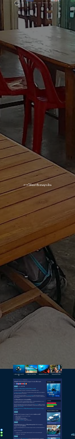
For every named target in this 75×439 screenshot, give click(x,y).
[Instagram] (18, 383)
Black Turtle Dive (17, 438)
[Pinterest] (21, 383)
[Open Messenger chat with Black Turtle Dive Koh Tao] (1, 430)
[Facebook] (17, 383)
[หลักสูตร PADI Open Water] (53, 417)
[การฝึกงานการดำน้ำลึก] (31, 368)
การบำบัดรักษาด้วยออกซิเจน (18, 392)
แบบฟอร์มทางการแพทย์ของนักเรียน (51, 403)
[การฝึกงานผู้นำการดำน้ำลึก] (18, 368)
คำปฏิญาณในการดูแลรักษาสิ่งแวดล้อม (51, 404)
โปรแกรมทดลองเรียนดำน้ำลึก (52, 435)
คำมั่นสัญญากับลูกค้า (25, 438)
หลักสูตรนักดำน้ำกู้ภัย (56, 374)
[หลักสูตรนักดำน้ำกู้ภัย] (56, 368)
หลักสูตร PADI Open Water (51, 422)
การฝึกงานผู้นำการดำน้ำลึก (19, 375)
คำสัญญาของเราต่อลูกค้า (50, 406)
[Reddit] (26, 383)
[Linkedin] (24, 383)
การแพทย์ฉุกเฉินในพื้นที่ (30, 395)
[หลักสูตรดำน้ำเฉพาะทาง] (43, 368)
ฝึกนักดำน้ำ (36, 404)
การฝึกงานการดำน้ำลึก (31, 374)
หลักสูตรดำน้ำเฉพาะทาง (44, 374)
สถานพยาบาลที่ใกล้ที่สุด (20, 406)
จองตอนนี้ (15, 386)
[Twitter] (20, 383)
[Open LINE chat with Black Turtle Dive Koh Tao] (1, 432)
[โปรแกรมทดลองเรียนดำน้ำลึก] (53, 429)
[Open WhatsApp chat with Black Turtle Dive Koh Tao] (1, 435)
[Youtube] (23, 383)
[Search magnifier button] (33, 1)
